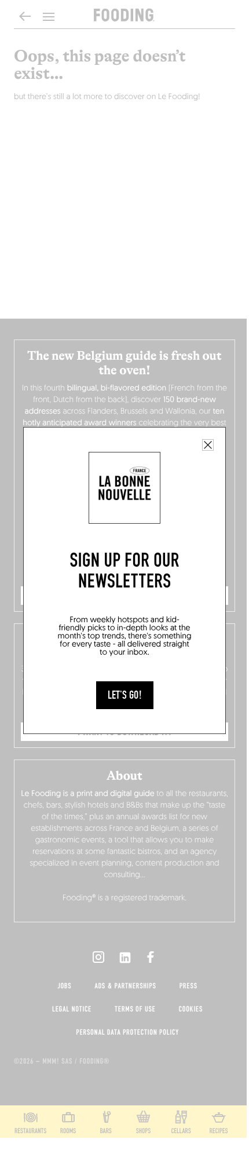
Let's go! (125, 695)
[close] (208, 445)
